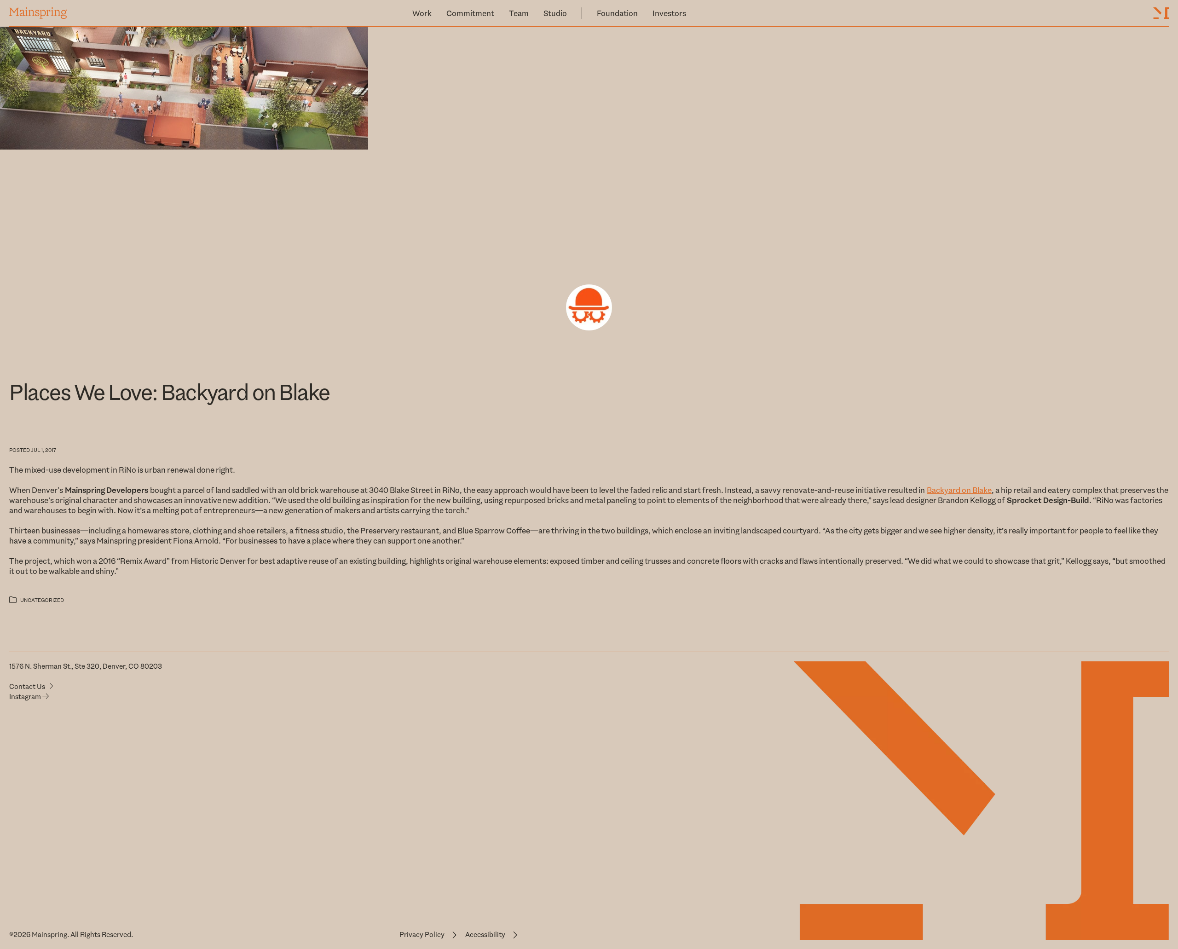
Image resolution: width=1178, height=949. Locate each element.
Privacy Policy (422, 934)
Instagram (25, 696)
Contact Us (27, 686)
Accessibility (485, 934)
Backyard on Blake (959, 490)
